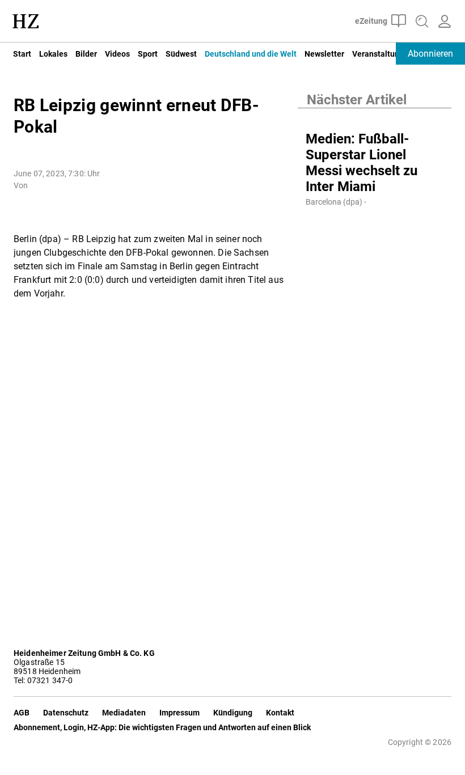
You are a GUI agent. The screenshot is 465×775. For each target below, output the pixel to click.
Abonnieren (430, 53)
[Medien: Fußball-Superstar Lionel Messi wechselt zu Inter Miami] (374, 119)
